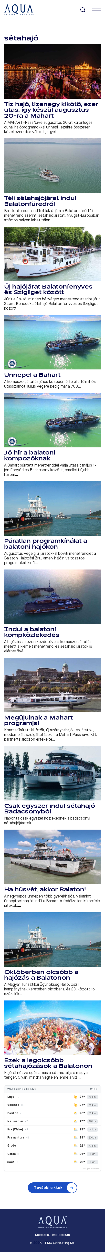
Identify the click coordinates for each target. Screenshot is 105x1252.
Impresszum (61, 1235)
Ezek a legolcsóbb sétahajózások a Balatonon (48, 1063)
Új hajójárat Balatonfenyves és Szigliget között (48, 289)
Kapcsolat (42, 1235)
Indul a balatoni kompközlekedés (31, 632)
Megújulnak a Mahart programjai (38, 720)
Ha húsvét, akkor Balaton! (45, 889)
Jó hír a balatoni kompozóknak (29, 455)
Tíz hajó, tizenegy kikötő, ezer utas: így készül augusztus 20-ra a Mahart (51, 110)
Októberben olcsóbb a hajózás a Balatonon (41, 975)
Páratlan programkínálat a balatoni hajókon (45, 544)
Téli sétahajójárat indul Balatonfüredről (40, 201)
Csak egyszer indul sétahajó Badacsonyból (49, 809)
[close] (96, 9)
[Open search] (83, 10)
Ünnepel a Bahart (32, 375)
